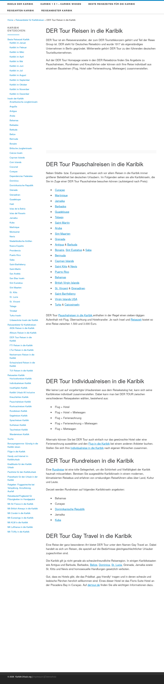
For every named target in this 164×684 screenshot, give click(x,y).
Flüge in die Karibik (16, 451)
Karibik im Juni (16, 65)
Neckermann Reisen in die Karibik (22, 356)
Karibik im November (19, 89)
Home (10, 19)
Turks (58, 304)
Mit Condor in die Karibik (19, 513)
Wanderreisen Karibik (19, 434)
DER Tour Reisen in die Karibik (21, 339)
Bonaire (59, 250)
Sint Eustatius (74, 250)
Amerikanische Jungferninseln (23, 101)
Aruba (58, 228)
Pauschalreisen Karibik (20, 401)
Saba (88, 250)
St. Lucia (116, 565)
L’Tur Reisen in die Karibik (22, 349)
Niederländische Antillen (21, 241)
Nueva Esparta (17, 245)
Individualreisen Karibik (20, 383)
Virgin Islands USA (66, 299)
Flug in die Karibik (99, 443)
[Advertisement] (101, 348)
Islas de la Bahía (17, 208)
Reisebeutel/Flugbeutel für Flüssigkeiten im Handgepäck (21, 497)
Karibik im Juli (16, 70)
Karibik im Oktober (18, 84)
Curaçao (60, 190)
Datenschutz (50, 676)
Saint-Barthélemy (65, 294)
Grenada (60, 239)
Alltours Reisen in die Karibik (23, 332)
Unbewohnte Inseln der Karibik (24, 320)
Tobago (59, 217)
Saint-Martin (62, 222)
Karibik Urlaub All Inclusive (22, 392)
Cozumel (14, 166)
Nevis (73, 266)
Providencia (15, 250)
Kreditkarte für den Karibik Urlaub (20, 466)
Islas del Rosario (17, 213)
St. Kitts (13, 292)
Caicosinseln (72, 304)
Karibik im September (20, 79)
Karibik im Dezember (19, 93)
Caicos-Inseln (16, 152)
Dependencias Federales (21, 176)
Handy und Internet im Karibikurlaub (18, 458)
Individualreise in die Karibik (87, 448)
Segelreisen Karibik (19, 415)
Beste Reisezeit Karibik (18, 39)
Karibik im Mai (16, 61)
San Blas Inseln (17, 278)
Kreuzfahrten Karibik (19, 397)
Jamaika (60, 201)
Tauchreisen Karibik (19, 429)
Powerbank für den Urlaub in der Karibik (22, 478)
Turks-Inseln (15, 315)
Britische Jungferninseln (21, 148)
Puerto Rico (62, 272)
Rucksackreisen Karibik (21, 406)
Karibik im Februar (18, 47)
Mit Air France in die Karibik (20, 503)
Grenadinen (78, 288)
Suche (10, 438)
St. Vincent (61, 288)
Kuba (58, 520)
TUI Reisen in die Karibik (21, 370)
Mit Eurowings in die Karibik (20, 517)
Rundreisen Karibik (18, 410)
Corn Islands (15, 162)
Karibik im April (17, 56)
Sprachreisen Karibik (19, 420)
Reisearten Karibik (16, 375)
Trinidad (13, 310)
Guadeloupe (62, 212)
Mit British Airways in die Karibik (23, 508)
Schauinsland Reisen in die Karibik (22, 364)
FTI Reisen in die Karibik (21, 345)
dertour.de (94, 585)
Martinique (61, 195)
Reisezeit (136, 319)
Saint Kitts (61, 266)
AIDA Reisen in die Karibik (22, 328)
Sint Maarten (62, 234)
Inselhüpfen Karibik (18, 387)
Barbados (60, 206)
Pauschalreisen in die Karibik (75, 315)
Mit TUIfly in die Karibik (18, 531)
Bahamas (60, 277)
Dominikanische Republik (70, 509)
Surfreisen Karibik (18, 424)
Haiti (12, 203)
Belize (93, 565)
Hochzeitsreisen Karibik (21, 378)
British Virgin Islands (67, 283)
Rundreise (58, 469)
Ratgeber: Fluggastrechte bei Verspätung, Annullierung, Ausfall (21, 488)
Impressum (38, 676)
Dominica (104, 565)
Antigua (59, 244)
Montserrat (15, 231)
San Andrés (15, 273)
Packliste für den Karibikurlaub (22, 471)
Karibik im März (17, 51)
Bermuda (60, 255)
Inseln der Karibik (16, 98)
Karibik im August (18, 75)
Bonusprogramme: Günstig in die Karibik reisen (23, 445)
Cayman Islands (64, 261)
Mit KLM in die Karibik (18, 522)
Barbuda (72, 244)
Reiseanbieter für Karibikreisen (30, 19)
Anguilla (13, 106)
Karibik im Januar (18, 42)
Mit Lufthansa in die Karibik (20, 526)
